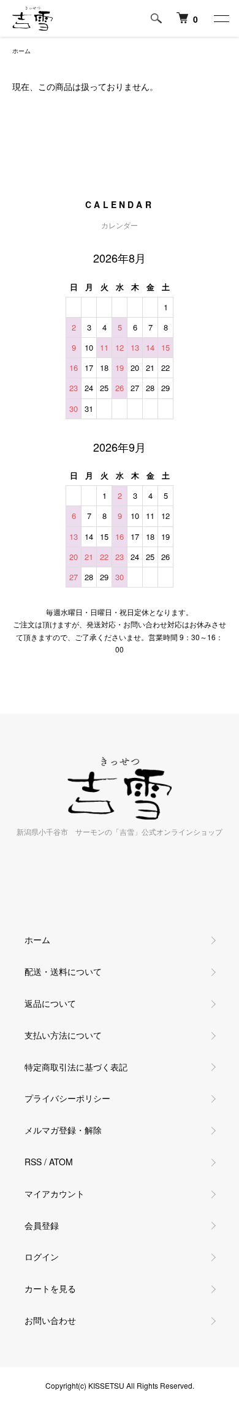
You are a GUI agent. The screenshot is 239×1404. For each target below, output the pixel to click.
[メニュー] (220, 18)
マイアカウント (55, 1193)
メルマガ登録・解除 (63, 1130)
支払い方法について (63, 1035)
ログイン (42, 1256)
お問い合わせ (50, 1320)
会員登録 (42, 1225)
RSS (33, 1162)
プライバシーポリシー (67, 1098)
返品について (50, 1003)
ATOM (61, 1162)
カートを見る (50, 1288)
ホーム (21, 51)
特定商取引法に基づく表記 (76, 1067)
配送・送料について (63, 971)
